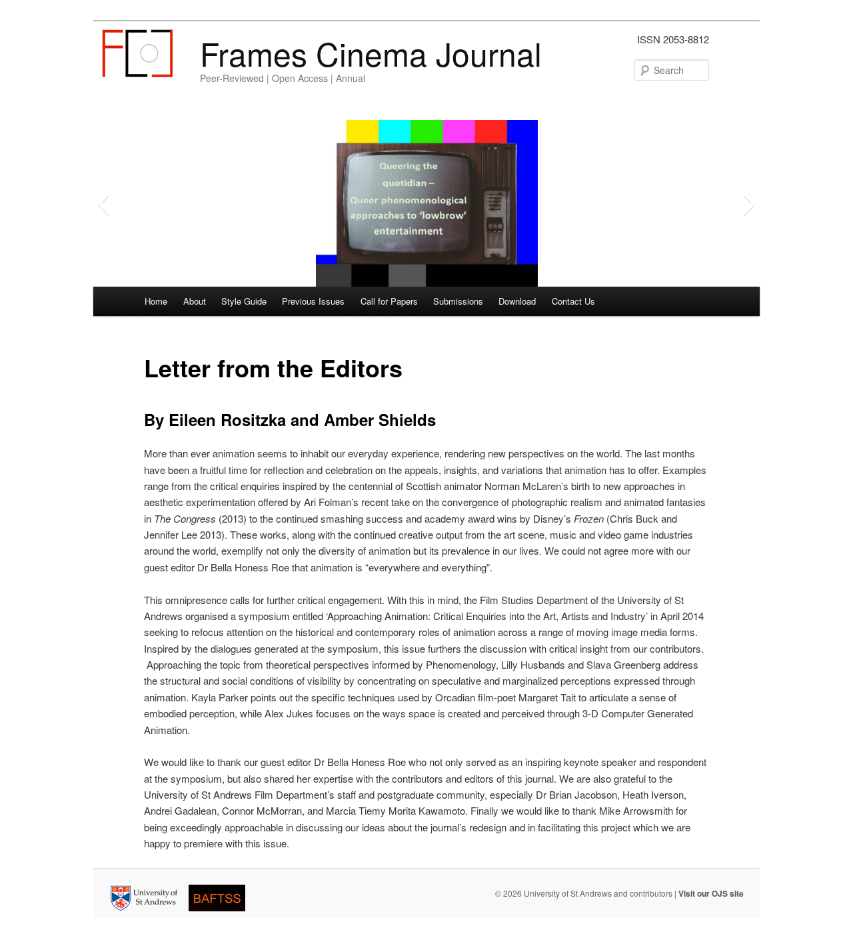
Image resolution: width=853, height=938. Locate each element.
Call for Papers (389, 301)
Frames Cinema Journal (371, 53)
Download (517, 301)
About (194, 301)
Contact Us (573, 301)
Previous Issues (313, 301)
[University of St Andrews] (148, 913)
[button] (103, 203)
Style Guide (244, 301)
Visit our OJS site (711, 893)
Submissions (458, 301)
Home (156, 301)
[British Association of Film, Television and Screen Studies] (221, 913)
